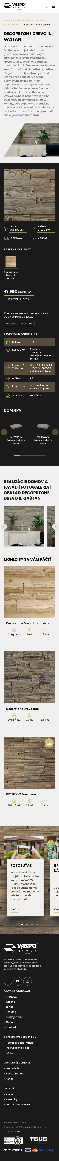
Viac (14, 909)
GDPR (9, 1078)
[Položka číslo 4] (37, 924)
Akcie (9, 1094)
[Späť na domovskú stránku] (24, 948)
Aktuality (11, 1099)
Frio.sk (18, 1131)
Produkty (17, 20)
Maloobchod (14, 1068)
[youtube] (18, 981)
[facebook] (8, 981)
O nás (9, 1007)
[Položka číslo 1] (22, 924)
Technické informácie (20, 1043)
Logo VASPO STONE (18, 1104)
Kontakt (11, 1027)
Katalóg (11, 1012)
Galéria (10, 1002)
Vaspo (7, 20)
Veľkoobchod (15, 1073)
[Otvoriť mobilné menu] (53, 6)
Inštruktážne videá (18, 1048)
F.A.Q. (9, 1053)
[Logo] (15, 6)
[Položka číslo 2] (27, 924)
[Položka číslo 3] (32, 924)
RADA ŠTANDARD (11, 24)
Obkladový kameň (34, 20)
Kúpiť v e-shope (17, 299)
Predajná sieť (14, 1017)
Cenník (10, 1022)
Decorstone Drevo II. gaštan (36, 24)
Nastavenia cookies (15, 1122)
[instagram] (27, 981)
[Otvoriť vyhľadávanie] (45, 6)
